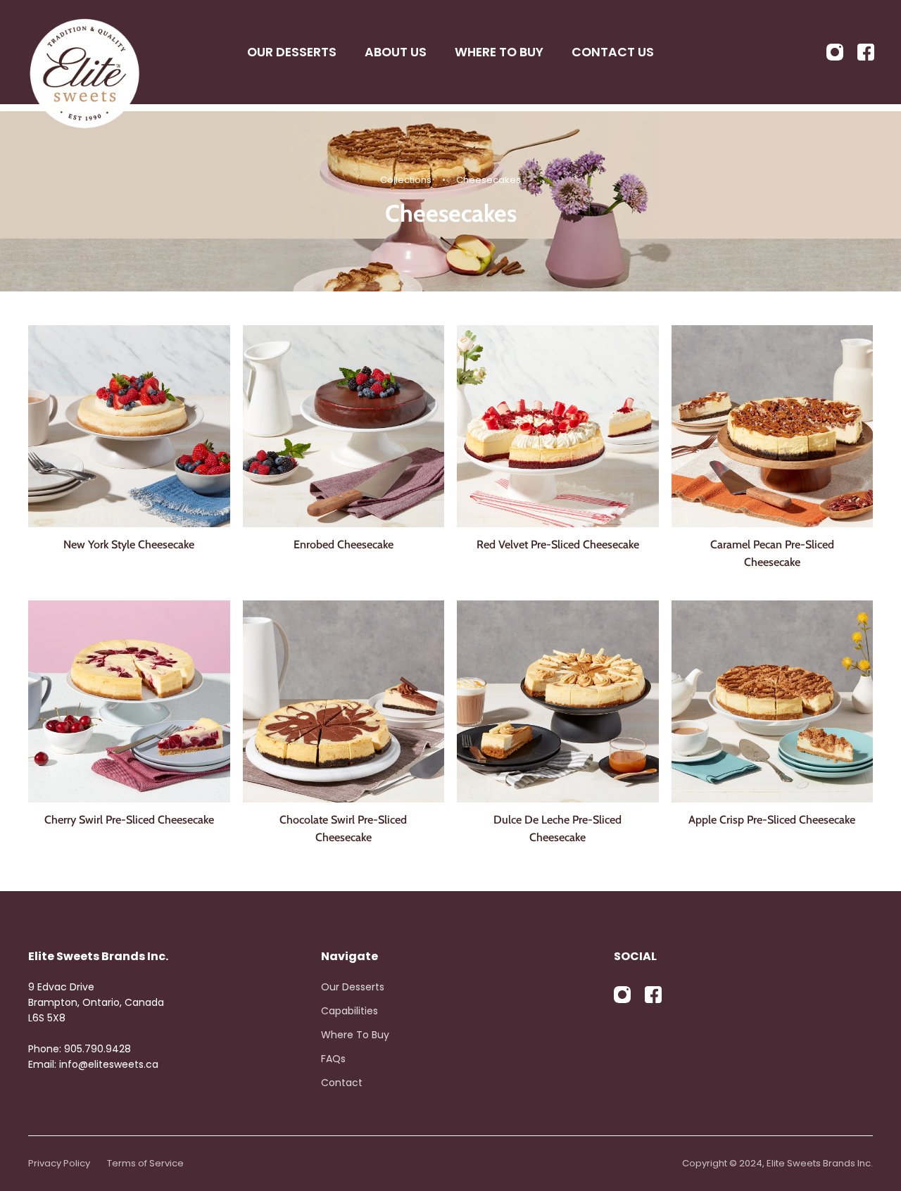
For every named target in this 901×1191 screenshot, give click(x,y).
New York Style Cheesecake (128, 544)
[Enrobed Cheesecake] (344, 426)
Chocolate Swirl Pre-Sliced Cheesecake (343, 828)
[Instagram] (834, 52)
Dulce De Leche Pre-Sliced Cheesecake (557, 828)
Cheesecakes (488, 180)
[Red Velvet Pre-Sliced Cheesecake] (558, 426)
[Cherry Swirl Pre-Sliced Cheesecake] (129, 701)
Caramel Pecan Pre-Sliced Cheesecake (772, 553)
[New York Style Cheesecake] (129, 426)
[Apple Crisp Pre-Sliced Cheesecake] (773, 701)
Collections (407, 180)
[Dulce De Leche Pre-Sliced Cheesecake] (558, 701)
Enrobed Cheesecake (343, 544)
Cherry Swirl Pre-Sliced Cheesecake (129, 819)
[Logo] (84, 52)
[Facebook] (865, 52)
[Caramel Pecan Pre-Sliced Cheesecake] (773, 426)
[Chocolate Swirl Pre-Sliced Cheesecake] (344, 701)
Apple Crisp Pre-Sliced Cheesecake (771, 819)
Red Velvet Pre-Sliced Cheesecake (558, 544)
